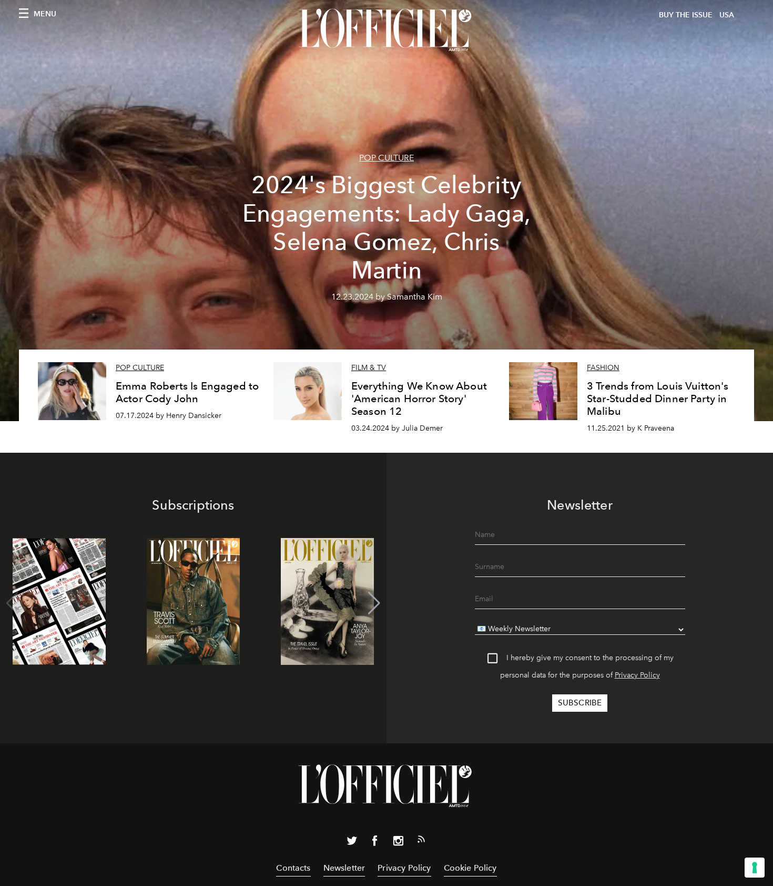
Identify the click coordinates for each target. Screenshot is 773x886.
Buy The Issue (686, 15)
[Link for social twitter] (352, 843)
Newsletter (344, 868)
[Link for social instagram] (398, 843)
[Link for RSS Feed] (421, 841)
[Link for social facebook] (375, 843)
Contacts (293, 868)
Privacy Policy (637, 675)
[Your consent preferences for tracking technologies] (755, 868)
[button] (374, 603)
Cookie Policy (470, 868)
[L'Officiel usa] (386, 30)
